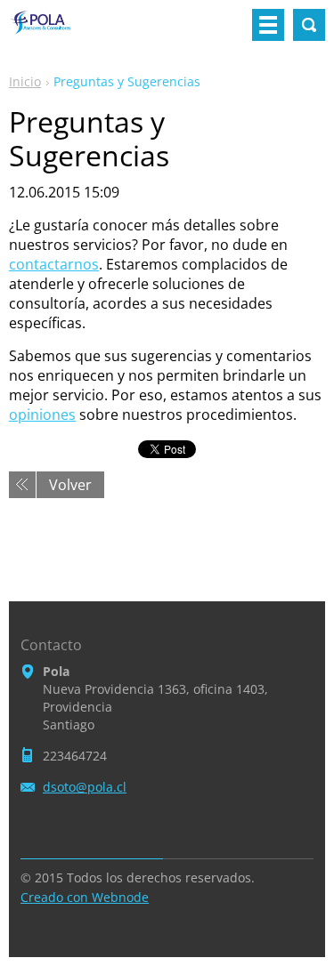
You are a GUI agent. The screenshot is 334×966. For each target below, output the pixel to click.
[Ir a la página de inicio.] (45, 32)
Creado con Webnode (84, 897)
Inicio (25, 81)
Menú (268, 25)
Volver (70, 485)
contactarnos (54, 264)
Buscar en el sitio (309, 25)
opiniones (42, 414)
